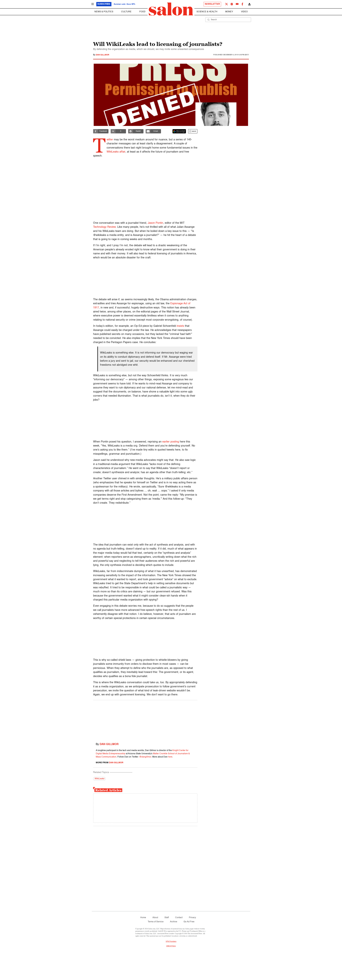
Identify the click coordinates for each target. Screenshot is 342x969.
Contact (178, 918)
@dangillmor (145, 757)
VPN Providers (171, 941)
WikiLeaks (99, 779)
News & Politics (103, 12)
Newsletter (212, 4)
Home (143, 918)
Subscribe (103, 4)
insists (180, 326)
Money (229, 12)
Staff (166, 918)
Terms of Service (156, 922)
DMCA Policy (171, 946)
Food (142, 12)
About (155, 918)
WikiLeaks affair (116, 152)
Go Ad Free (189, 922)
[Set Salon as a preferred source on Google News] (179, 131)
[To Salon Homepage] (171, 9)
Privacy (192, 918)
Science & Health (207, 12)
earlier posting (170, 441)
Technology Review (104, 227)
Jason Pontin (155, 223)
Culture (126, 12)
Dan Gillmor (102, 55)
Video (244, 12)
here (170, 757)
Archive (173, 922)
